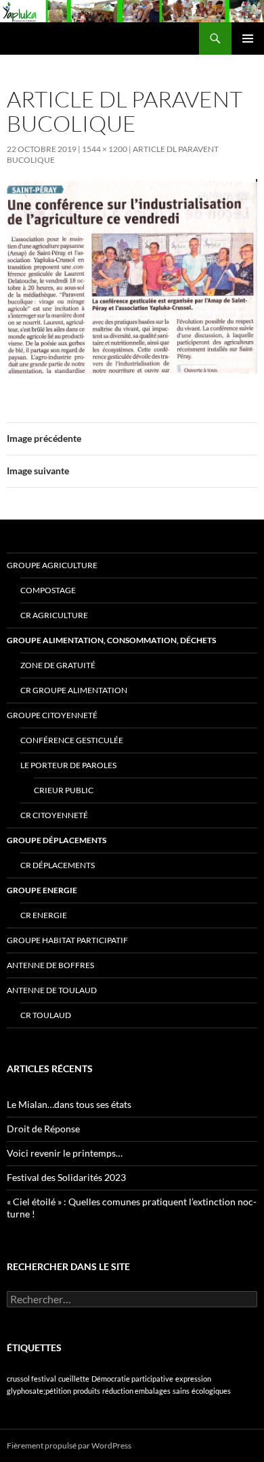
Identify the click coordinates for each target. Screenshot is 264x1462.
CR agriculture (54, 615)
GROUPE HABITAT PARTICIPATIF (67, 940)
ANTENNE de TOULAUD (52, 990)
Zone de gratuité (57, 665)
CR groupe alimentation (73, 690)
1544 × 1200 (104, 149)
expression (193, 1378)
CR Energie (43, 915)
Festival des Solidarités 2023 (66, 1177)
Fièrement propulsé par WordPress (69, 1445)
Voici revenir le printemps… (65, 1153)
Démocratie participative (132, 1378)
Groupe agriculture (52, 565)
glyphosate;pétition (39, 1390)
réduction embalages (136, 1390)
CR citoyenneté (54, 815)
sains (181, 1390)
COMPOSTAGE (48, 590)
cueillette (73, 1378)
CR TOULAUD (45, 1015)
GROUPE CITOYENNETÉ (52, 715)
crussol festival (31, 1378)
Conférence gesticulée (71, 740)
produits (86, 1390)
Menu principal (248, 38)
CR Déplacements (57, 865)
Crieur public (63, 790)
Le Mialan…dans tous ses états (69, 1104)
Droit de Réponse (43, 1128)
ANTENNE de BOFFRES (50, 965)
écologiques (211, 1390)
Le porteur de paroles (68, 765)
